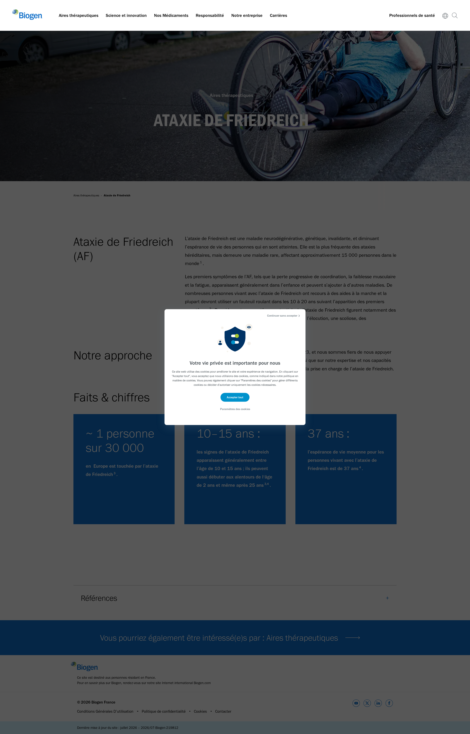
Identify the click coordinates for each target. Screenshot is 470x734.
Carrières (278, 15)
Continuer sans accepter (282, 315)
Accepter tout (235, 397)
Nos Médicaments (171, 15)
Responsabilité (210, 15)
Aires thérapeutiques (78, 15)
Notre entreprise (247, 15)
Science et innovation (126, 15)
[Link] (445, 15)
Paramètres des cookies (235, 409)
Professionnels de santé (412, 15)
